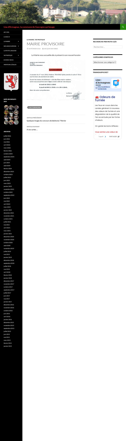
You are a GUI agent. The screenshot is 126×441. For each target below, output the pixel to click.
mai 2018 (7, 269)
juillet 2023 (7, 177)
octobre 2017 (8, 287)
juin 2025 (7, 163)
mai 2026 (7, 142)
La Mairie (30, 40)
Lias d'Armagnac (35, 107)
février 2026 (8, 151)
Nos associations (10, 46)
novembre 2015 (9, 325)
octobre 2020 (8, 242)
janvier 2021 (8, 234)
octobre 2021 (8, 219)
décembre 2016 (9, 305)
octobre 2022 (8, 192)
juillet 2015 (7, 331)
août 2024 (7, 165)
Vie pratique (40, 40)
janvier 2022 (8, 210)
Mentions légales (10, 64)
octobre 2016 (8, 311)
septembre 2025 (9, 157)
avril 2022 (7, 204)
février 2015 (8, 343)
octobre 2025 (8, 154)
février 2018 (8, 275)
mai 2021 (7, 225)
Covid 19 (7, 37)
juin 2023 (7, 180)
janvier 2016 (8, 319)
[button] (6, 107)
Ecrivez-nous (8, 60)
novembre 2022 (9, 189)
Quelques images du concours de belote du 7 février (46, 119)
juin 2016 (7, 313)
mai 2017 (7, 299)
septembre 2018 (9, 263)
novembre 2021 (9, 216)
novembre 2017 (9, 284)
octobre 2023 (8, 174)
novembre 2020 (9, 239)
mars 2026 (7, 148)
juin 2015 (7, 334)
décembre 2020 (9, 237)
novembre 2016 (9, 308)
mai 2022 (7, 201)
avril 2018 (7, 272)
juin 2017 (7, 296)
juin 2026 (7, 139)
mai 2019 (7, 254)
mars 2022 (7, 207)
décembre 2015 (9, 322)
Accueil (6, 32)
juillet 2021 (7, 222)
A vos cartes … (33, 128)
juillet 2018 (7, 266)
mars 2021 (7, 231)
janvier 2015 (8, 346)
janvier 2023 (8, 186)
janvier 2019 (8, 257)
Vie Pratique (8, 55)
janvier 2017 (8, 302)
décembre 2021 (9, 213)
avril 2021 (7, 228)
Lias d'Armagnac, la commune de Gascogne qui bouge (29, 27)
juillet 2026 (7, 136)
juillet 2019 (7, 251)
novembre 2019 (9, 248)
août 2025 (7, 160)
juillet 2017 (7, 293)
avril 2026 (7, 145)
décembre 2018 (9, 260)
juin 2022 (7, 198)
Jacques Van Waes (51, 49)
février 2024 (8, 168)
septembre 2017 (9, 290)
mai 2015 (7, 337)
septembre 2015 (9, 328)
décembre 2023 (9, 171)
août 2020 (7, 245)
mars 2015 (7, 340)
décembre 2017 (9, 281)
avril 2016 (7, 316)
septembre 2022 (9, 195)
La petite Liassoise (10, 50)
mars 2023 (7, 183)
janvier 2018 (8, 278)
